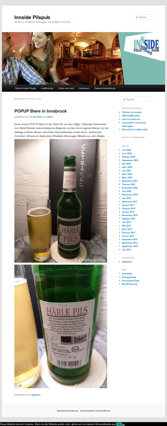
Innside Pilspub (32, 17)
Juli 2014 (126, 249)
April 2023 (127, 174)
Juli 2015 (126, 222)
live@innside (47, 88)
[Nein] (123, 425)
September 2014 (130, 246)
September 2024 (130, 160)
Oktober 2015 (128, 218)
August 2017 (128, 204)
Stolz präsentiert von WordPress (95, 410)
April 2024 (127, 167)
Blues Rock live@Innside (134, 129)
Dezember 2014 (129, 239)
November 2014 (129, 242)
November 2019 (129, 194)
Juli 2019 (126, 198)
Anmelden (127, 273)
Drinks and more (66, 88)
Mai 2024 (126, 163)
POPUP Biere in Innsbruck (40, 111)
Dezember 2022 (129, 180)
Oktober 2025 (128, 156)
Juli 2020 (126, 191)
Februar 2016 (128, 208)
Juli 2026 (126, 149)
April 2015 (127, 229)
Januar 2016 (128, 211)
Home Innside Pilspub (25, 88)
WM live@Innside (131, 115)
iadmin (49, 116)
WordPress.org (129, 283)
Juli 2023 (126, 170)
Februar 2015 (128, 232)
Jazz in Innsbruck (131, 119)
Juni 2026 (127, 153)
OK (119, 424)
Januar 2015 (128, 235)
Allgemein (36, 394)
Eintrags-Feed (129, 277)
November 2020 (129, 187)
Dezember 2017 (129, 201)
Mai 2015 (126, 225)
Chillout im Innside (131, 112)
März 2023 (127, 177)
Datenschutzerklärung (105, 88)
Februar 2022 (128, 184)
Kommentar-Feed (130, 280)
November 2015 (129, 215)
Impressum (84, 88)
